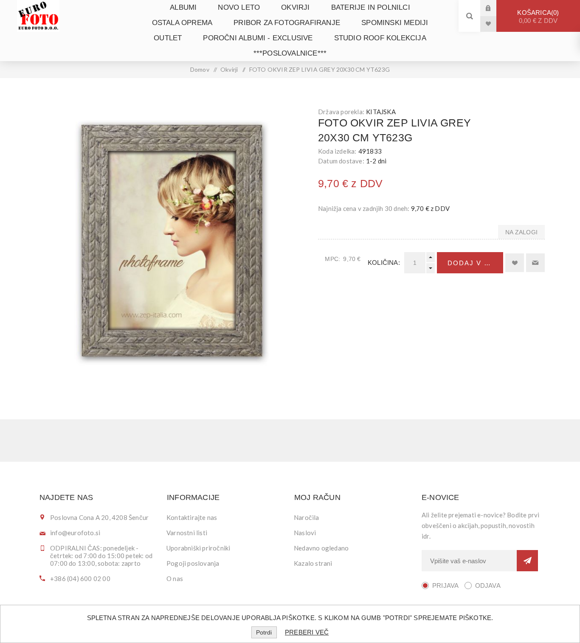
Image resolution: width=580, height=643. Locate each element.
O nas (174, 578)
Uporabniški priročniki (198, 548)
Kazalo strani (313, 563)
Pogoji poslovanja (192, 563)
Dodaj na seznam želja (514, 262)
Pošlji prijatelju (535, 262)
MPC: (332, 259)
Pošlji (527, 560)
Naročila (306, 517)
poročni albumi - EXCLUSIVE (258, 38)
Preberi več (307, 632)
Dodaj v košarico (475, 263)
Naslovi (305, 532)
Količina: (384, 262)
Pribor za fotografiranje (287, 23)
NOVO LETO (239, 7)
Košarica (537, 16)
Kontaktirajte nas (191, 517)
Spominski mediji (394, 23)
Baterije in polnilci (370, 7)
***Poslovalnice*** (290, 53)
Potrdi (264, 632)
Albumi (183, 7)
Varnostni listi (186, 532)
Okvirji (295, 7)
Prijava (494, 8)
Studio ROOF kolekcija (380, 38)
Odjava (488, 585)
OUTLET (168, 38)
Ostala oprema (182, 23)
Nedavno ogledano (321, 548)
